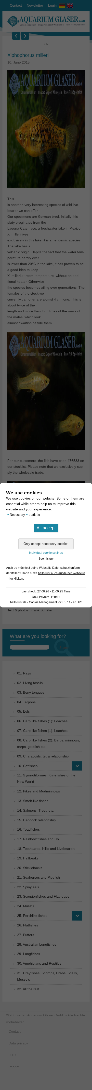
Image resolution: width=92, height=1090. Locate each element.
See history (46, 558)
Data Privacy (40, 597)
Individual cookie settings (46, 552)
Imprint (55, 597)
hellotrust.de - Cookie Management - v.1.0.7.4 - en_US (46, 602)
